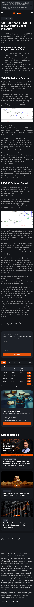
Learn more (17, 423)
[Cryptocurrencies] (24, 362)
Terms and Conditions (11, 594)
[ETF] (14, 362)
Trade (29, 372)
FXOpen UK (4, 558)
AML (17, 601)
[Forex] (3, 362)
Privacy (2, 601)
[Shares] (9, 362)
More (17, 386)
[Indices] (30, 362)
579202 (3, 565)
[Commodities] (19, 362)
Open (28, 293)
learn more (25, 295)
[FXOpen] (17, 13)
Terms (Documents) (10, 601)
